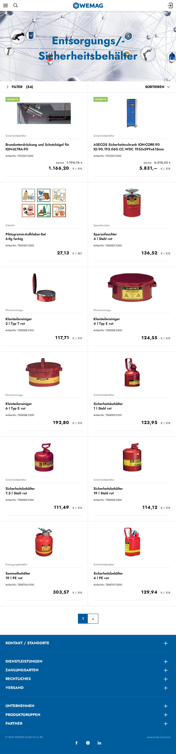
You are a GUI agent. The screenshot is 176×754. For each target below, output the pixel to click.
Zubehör (10, 225)
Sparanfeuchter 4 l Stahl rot (105, 236)
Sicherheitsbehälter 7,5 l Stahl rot (20, 490)
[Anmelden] (170, 5)
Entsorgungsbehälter (17, 564)
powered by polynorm (158, 737)
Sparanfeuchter (102, 225)
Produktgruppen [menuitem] (23, 714)
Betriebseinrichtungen (48, 17)
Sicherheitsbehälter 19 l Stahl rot (108, 490)
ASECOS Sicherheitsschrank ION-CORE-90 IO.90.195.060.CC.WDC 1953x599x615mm (129, 146)
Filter (22, 86)
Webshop (23, 17)
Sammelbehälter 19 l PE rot (18, 575)
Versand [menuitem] (15, 687)
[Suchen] (15, 5)
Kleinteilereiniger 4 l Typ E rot (107, 321)
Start (8, 17)
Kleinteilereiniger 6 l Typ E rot (19, 406)
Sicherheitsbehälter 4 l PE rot (108, 575)
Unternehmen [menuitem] (20, 705)
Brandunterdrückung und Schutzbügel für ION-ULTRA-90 (37, 146)
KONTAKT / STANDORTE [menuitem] (27, 643)
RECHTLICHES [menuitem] (18, 678)
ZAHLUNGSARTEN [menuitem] (22, 670)
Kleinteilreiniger (14, 310)
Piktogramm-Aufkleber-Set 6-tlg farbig (26, 236)
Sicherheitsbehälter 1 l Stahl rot (108, 406)
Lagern (87, 17)
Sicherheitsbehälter (16, 136)
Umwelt (72, 17)
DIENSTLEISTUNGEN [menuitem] (24, 661)
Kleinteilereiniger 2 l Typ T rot (19, 321)
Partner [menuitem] (14, 723)
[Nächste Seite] (93, 619)
